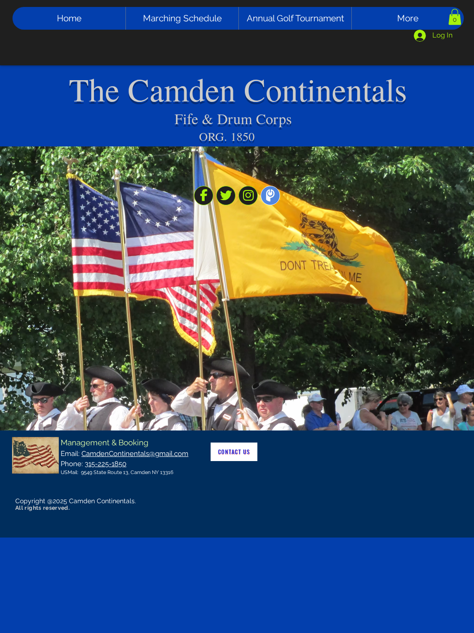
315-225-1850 (105, 464)
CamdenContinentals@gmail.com (134, 453)
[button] (455, 17)
